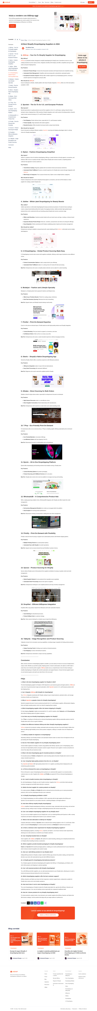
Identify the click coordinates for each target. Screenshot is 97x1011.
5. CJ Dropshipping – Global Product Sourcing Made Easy (13, 74)
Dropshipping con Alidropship (69, 989)
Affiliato (52, 2)
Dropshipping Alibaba (69, 980)
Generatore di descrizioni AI (58, 984)
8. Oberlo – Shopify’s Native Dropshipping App (13, 91)
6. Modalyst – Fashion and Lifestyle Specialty (13, 81)
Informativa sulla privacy (65, 1008)
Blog (43, 2)
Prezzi (39, 2)
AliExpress (67, 993)
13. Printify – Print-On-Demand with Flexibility (13, 123)
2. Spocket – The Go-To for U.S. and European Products (13, 55)
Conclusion (11, 144)
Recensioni (47, 2)
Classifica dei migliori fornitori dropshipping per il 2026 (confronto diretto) (75, 953)
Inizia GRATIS (82, 66)
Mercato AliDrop (56, 978)
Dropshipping (68, 998)
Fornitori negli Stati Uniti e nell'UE (58, 974)
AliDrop (23, 60)
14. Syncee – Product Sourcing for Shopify (13, 128)
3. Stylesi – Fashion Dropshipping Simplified (13, 62)
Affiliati (46, 987)
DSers (66, 986)
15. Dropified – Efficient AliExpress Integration (12, 134)
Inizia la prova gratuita (48, 915)
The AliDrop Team (30, 47)
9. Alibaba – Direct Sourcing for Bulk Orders (12, 98)
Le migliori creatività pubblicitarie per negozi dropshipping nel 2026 (48, 952)
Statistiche (47, 981)
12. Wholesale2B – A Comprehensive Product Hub (13, 117)
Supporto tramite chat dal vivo (81, 977)
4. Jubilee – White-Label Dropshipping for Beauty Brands (13, 68)
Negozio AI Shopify (57, 980)
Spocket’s (45, 130)
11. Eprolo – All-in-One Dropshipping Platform (12, 110)
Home (22, 40)
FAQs (9, 147)
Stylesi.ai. (26, 172)
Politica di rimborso (83, 1008)
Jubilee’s (60, 229)
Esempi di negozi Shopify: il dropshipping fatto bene (18, 952)
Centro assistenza (82, 973)
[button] (33, 2)
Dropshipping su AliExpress (68, 974)
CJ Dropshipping (68, 1001)
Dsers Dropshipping (69, 983)
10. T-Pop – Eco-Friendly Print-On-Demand (12, 104)
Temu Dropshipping (69, 978)
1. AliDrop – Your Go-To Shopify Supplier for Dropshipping (13, 49)
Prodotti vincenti (58, 2)
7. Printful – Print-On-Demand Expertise (13, 86)
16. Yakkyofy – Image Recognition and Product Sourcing (13, 140)
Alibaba (66, 995)
